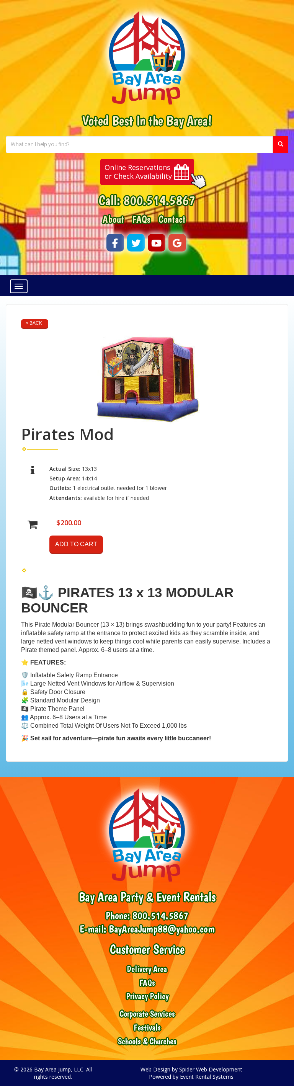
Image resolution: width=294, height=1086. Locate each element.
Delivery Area (147, 969)
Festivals (147, 1027)
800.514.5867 (159, 200)
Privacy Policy (147, 996)
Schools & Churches (147, 1041)
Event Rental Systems (207, 1076)
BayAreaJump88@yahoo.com (162, 929)
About (113, 219)
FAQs (141, 219)
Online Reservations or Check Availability (138, 172)
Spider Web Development (210, 1069)
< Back (34, 323)
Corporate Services (147, 1014)
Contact (172, 219)
